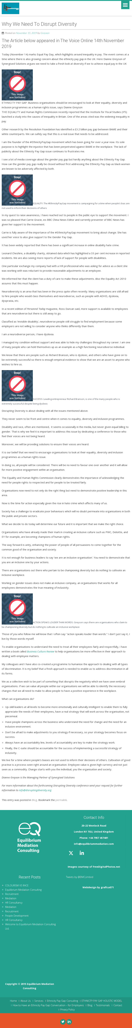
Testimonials (103, 1005)
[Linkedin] (69, 1022)
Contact (117, 1005)
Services (38, 1001)
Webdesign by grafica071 (98, 887)
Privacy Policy (67, 1009)
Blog (34, 800)
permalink (61, 800)
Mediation (10, 898)
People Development (17, 915)
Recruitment (12, 894)
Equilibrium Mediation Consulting (23, 889)
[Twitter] (63, 1022)
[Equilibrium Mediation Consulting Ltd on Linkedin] (82, 853)
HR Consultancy (13, 902)
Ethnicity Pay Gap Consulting (62, 1001)
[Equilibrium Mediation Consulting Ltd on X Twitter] (71, 853)
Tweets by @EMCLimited (79, 877)
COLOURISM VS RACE (17, 885)
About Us (25, 1001)
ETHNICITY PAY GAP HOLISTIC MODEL (102, 1001)
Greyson (44, 32)
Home (13, 1001)
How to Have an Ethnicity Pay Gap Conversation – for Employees (48, 1005)
